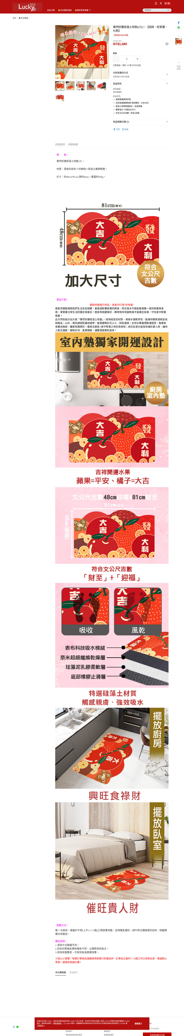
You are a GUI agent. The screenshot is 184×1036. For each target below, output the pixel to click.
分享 (118, 129)
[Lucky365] (27, 7)
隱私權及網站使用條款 (74, 1035)
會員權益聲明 (109, 1035)
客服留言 (107, 1031)
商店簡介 (69, 1031)
